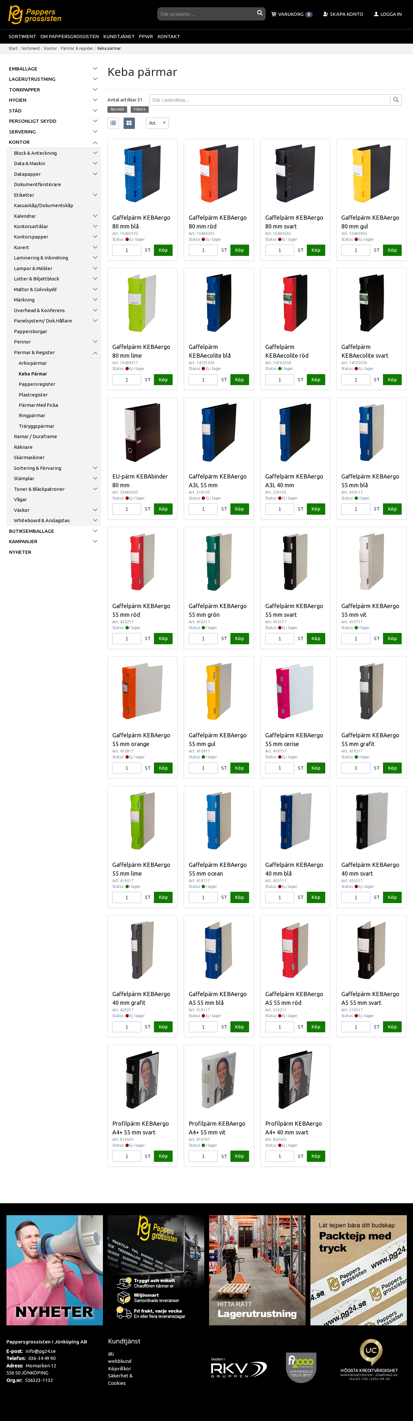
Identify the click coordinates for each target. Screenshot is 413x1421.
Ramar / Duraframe (35, 436)
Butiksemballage (31, 531)
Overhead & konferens (39, 310)
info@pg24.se (40, 1351)
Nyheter (20, 552)
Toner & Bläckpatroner (39, 489)
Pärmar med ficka (38, 405)
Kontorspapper (31, 236)
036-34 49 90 (41, 1358)
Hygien (17, 100)
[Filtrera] (396, 100)
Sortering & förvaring (37, 468)
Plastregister (33, 394)
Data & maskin (29, 163)
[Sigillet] (371, 1367)
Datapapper (27, 174)
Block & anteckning (35, 153)
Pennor (22, 341)
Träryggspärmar (36, 426)
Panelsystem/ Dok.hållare (43, 320)
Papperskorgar (30, 331)
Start (13, 48)
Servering (22, 131)
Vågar (20, 499)
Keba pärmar (33, 373)
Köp (163, 250)
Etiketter (24, 195)
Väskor (21, 510)
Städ (15, 110)
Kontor (50, 48)
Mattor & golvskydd (35, 289)
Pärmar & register (77, 48)
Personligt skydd (32, 121)
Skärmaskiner (29, 457)
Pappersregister (37, 384)
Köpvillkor (119, 1368)
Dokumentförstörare (37, 184)
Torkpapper (24, 89)
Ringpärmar (32, 415)
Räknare (23, 447)
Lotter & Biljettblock (36, 278)
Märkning (24, 299)
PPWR (146, 36)
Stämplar (24, 478)
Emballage (23, 68)
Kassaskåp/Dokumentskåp (43, 205)
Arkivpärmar (33, 363)
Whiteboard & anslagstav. (42, 520)
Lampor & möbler (33, 268)
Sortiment (22, 36)
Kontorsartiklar (31, 226)
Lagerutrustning (32, 79)
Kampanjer (23, 541)
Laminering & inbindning (41, 257)
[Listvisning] (113, 123)
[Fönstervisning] (129, 123)
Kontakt (168, 36)
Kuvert (21, 247)
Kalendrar (25, 216)
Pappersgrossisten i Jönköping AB (46, 1341)
